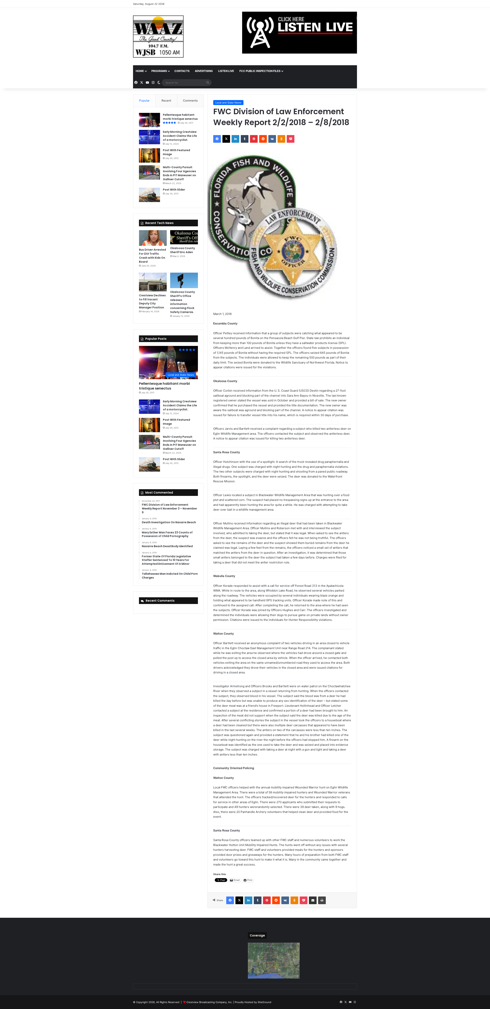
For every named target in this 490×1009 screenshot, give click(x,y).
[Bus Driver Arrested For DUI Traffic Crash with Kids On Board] (153, 238)
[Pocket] (290, 139)
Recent (166, 100)
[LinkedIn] (235, 139)
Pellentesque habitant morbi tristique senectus (180, 117)
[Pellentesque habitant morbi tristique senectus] (149, 120)
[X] (226, 139)
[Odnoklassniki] (281, 139)
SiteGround (264, 1002)
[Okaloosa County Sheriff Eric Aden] (184, 237)
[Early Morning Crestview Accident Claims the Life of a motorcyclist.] (149, 137)
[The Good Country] (158, 36)
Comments (190, 100)
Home (140, 71)
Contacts (181, 71)
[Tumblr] (244, 139)
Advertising (204, 71)
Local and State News (228, 102)
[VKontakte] (272, 139)
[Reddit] (263, 139)
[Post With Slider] (149, 195)
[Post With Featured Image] (149, 155)
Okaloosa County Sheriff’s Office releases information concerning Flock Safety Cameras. (182, 302)
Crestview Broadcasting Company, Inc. (209, 1002)
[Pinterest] (254, 139)
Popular (144, 100)
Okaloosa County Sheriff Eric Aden (182, 250)
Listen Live (226, 71)
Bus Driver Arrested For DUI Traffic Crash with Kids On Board (152, 256)
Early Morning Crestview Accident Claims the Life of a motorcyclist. (180, 136)
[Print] (322, 900)
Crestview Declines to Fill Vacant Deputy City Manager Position (152, 301)
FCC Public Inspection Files (259, 71)
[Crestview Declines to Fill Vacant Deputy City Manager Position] (153, 282)
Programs (159, 71)
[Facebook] (217, 139)
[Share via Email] (313, 900)
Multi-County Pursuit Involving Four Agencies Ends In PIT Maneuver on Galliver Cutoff (179, 173)
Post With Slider (174, 190)
